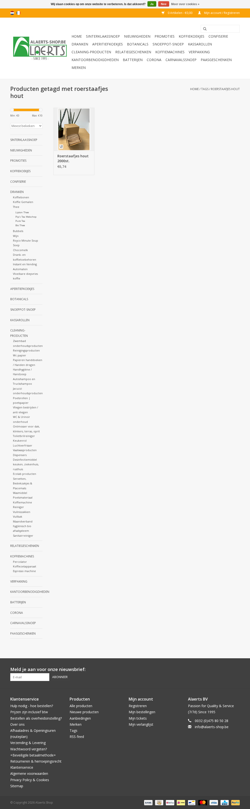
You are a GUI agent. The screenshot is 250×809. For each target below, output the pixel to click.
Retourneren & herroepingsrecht (36, 761)
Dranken (80, 44)
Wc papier (19, 355)
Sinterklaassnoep (103, 36)
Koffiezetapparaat (24, 566)
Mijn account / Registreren (221, 13)
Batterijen (133, 59)
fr (19, 13)
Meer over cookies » (185, 4)
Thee (16, 207)
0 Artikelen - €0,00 (180, 13)
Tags (204, 89)
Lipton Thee (22, 212)
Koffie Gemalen (23, 202)
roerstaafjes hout (225, 89)
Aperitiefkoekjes (107, 44)
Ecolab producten (24, 474)
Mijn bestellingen (142, 712)
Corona (154, 59)
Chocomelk (20, 250)
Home (77, 36)
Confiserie (218, 36)
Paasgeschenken (216, 59)
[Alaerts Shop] (40, 48)
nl (12, 13)
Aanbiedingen (80, 718)
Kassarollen (200, 44)
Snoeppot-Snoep (168, 44)
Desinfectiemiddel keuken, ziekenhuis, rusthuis (26, 464)
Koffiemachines (170, 52)
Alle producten (81, 705)
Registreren (138, 705)
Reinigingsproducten (26, 350)
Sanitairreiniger (23, 535)
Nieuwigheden (137, 36)
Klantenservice (21, 767)
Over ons (17, 724)
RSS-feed (77, 736)
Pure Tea (20, 221)
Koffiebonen (21, 197)
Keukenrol (20, 440)
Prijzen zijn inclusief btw (29, 712)
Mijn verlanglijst (141, 724)
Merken (79, 67)
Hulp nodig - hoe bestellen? (31, 705)
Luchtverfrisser (22, 445)
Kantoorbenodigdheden (95, 59)
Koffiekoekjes (191, 36)
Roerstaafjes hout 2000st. (73, 158)
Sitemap (16, 786)
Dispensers (20, 455)
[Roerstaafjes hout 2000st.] (73, 129)
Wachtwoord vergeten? (28, 749)
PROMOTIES (165, 36)
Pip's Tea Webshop (25, 216)
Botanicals (137, 44)
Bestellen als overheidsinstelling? (36, 718)
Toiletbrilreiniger (24, 436)
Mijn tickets (138, 718)
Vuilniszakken (21, 512)
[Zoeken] (203, 29)
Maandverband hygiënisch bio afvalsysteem (22, 526)
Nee (164, 4)
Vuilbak (17, 516)
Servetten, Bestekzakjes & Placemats (22, 483)
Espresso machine (24, 571)
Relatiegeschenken (133, 52)
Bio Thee (20, 225)
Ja (152, 4)
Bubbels (18, 231)
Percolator (20, 562)
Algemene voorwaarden (29, 773)
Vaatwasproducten (25, 450)
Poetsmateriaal (22, 497)
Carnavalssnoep (181, 59)
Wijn (16, 236)
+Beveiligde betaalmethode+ (33, 755)
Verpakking (199, 52)
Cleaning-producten (91, 52)
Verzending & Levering (28, 742)
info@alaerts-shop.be (212, 726)
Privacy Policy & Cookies (29, 779)
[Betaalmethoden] (147, 802)
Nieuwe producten (84, 712)
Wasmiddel (20, 493)
